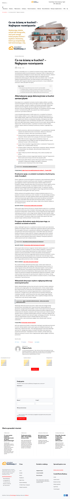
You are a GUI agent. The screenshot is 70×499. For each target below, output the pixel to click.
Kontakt (20, 472)
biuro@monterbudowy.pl (6, 476)
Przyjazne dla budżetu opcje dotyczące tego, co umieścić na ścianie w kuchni (36, 90)
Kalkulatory (4, 2)
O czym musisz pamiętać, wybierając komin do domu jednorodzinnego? (9, 438)
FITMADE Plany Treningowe (24, 484)
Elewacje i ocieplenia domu (56, 8)
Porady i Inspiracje (58, 1)
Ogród (63, 1)
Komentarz (19, 385)
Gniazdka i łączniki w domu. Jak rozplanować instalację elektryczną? (60, 438)
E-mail (37, 400)
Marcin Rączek (39, 475)
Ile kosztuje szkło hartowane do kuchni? (34, 245)
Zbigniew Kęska (27, 348)
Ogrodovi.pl (55, 486)
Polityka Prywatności (23, 487)
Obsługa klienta (49, 357)
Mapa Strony (21, 480)
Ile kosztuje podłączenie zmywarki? (33, 205)
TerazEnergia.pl (56, 489)
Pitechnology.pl (13, 495)
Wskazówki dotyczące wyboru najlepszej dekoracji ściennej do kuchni (35, 92)
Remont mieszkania (32, 8)
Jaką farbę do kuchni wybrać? (30, 261)
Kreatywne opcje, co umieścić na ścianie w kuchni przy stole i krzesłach (35, 89)
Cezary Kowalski (39, 472)
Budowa (11, 8)
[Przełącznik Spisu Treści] (50, 86)
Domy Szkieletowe (46, 8)
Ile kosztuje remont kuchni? (28, 322)
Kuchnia (17, 56)
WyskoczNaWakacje (23, 482)
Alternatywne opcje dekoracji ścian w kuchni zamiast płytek (32, 87)
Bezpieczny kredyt (56, 481)
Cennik (54, 477)
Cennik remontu (56, 479)
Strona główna (4, 12)
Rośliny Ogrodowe (56, 484)
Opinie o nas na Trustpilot (58, 469)
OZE (64, 8)
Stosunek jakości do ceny (5, 357)
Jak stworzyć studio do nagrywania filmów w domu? (43, 437)
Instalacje (24, 8)
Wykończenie (17, 8)
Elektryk (39, 8)
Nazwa (19, 400)
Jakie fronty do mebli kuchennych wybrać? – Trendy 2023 (36, 170)
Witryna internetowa (21, 407)
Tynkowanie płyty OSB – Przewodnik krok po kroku (26, 437)
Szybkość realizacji (27, 357)
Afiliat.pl (26, 495)
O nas (20, 470)
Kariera (20, 475)
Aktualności (5, 8)
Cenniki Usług (51, 1)
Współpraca (21, 477)
